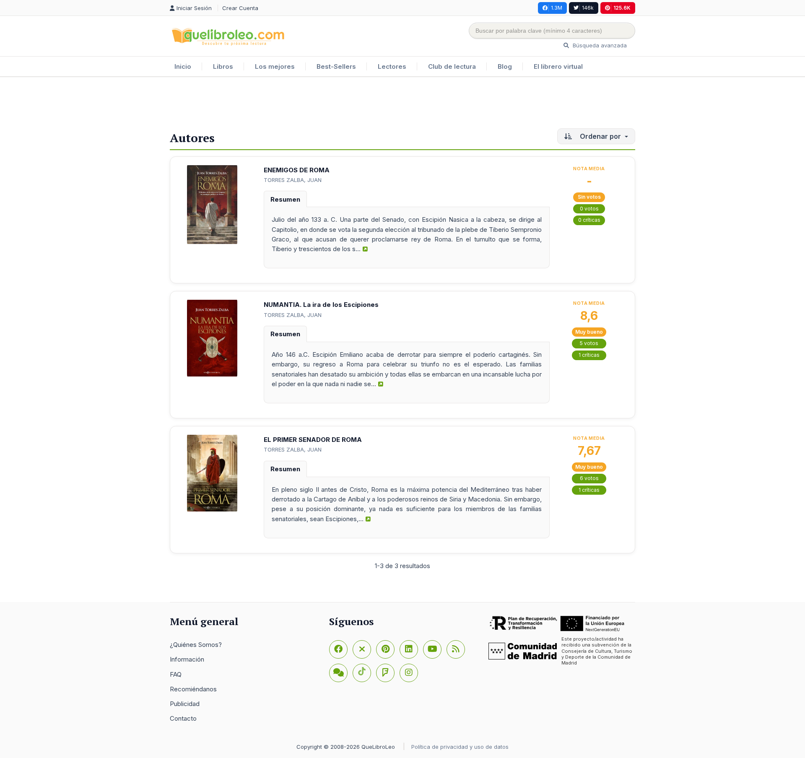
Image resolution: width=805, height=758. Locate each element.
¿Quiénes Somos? (196, 645)
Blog (505, 66)
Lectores (392, 66)
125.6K (622, 8)
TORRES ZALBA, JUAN (293, 180)
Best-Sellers (336, 66)
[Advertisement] (402, 104)
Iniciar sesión (195, 8)
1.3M (556, 8)
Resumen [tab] (285, 199)
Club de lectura (452, 66)
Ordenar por (600, 136)
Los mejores (275, 66)
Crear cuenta (240, 8)
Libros (223, 66)
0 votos (589, 208)
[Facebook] (338, 649)
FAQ (176, 674)
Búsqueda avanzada (599, 45)
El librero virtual (558, 66)
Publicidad (185, 704)
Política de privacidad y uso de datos (460, 746)
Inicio (182, 66)
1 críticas (589, 355)
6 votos (589, 478)
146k (588, 8)
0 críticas (589, 220)
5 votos (589, 343)
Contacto (183, 718)
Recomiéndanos (193, 689)
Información (187, 659)
